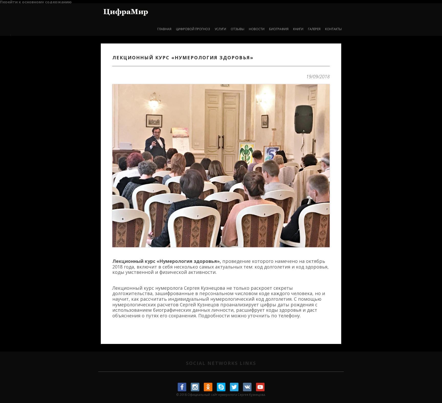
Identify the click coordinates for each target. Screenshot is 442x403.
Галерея (314, 29)
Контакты (333, 29)
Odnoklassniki (208, 387)
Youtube (260, 387)
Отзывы (237, 29)
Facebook (182, 387)
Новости (256, 29)
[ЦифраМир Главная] (125, 11)
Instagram (195, 387)
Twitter (234, 387)
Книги (298, 29)
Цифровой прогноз (193, 29)
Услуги (220, 29)
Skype (221, 387)
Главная (164, 29)
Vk (247, 387)
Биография (279, 29)
